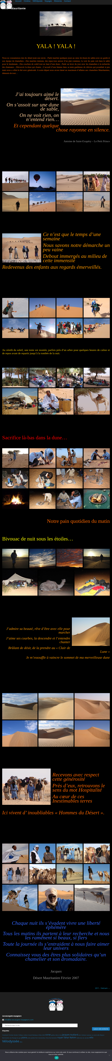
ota (11, 1038)
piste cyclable (31, 1038)
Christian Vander (13, 1035)
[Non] (109, 1055)
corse (48, 1034)
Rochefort (54, 1038)
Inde (60, 1035)
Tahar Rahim (70, 1037)
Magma (102, 1035)
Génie (57, 1035)
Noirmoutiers (5, 1038)
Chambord (5, 1035)
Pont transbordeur (40, 1038)
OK (57, 1058)
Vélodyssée (10, 1041)
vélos (21, 1042)
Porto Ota (48, 1038)
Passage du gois (16, 1038)
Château (20, 1035)
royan (60, 1037)
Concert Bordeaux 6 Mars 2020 (36, 1035)
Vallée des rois (80, 1038)
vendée (87, 1038)
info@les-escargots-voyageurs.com (18, 1019)
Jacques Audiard (70, 1034)
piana (24, 1037)
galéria (53, 1035)
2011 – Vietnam (102, 988)
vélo (91, 1037)
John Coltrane (82, 1035)
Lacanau (89, 1035)
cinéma (25, 1035)
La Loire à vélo (96, 1035)
